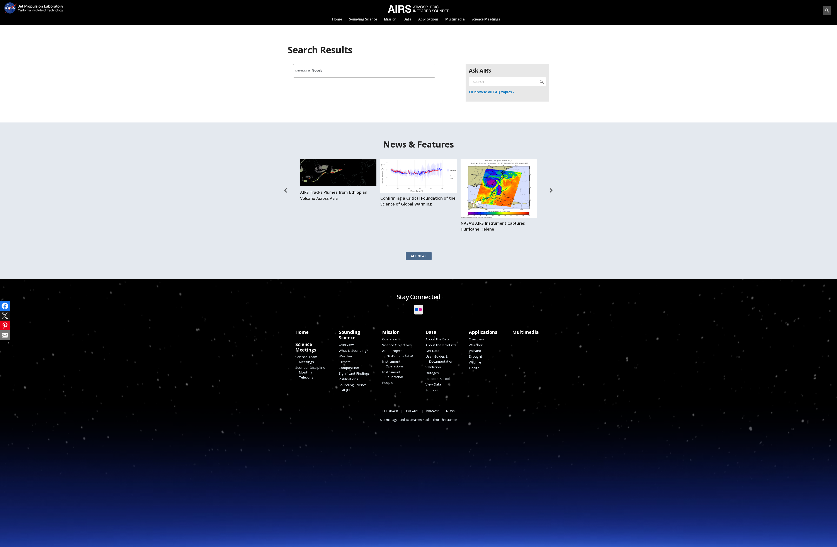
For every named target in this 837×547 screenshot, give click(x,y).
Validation (433, 367)
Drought (475, 356)
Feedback (390, 411)
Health (474, 368)
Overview (346, 344)
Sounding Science (349, 335)
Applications (483, 332)
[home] (418, 9)
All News (418, 256)
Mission (391, 332)
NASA (10, 8)
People (387, 382)
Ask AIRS (411, 411)
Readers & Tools (438, 378)
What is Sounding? (353, 350)
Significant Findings (354, 373)
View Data (433, 384)
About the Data (437, 339)
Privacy (432, 411)
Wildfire (475, 362)
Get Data (432, 350)
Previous (285, 190)
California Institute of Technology (39, 11)
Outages (432, 373)
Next (551, 190)
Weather (345, 356)
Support (432, 390)
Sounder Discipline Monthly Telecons (310, 372)
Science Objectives (397, 345)
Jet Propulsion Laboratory (39, 5)
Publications (348, 379)
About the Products (440, 345)
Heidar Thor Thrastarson (440, 420)
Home (301, 332)
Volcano (475, 350)
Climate (345, 362)
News (450, 411)
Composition (349, 367)
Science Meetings (305, 347)
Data (430, 332)
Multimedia (525, 332)
